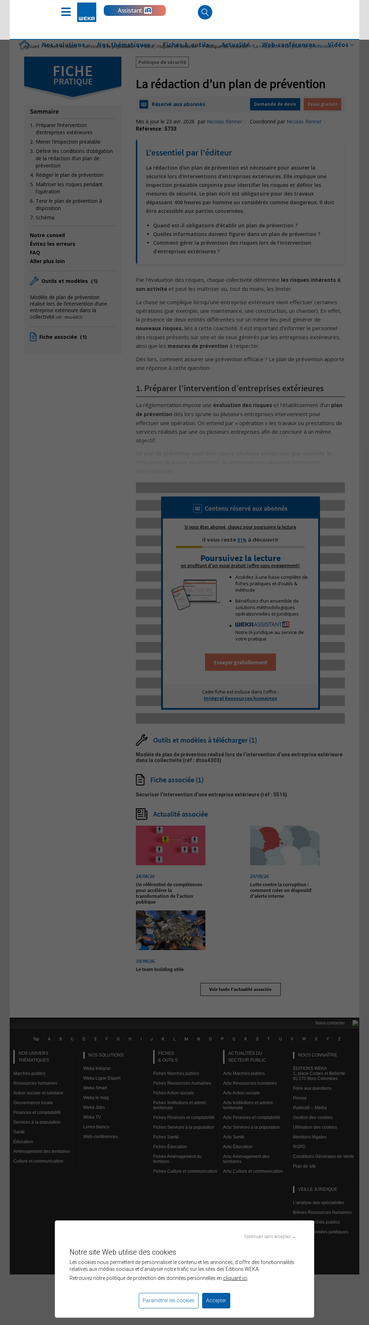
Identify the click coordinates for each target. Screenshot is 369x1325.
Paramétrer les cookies (169, 1300)
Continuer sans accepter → (270, 1236)
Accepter (216, 1300)
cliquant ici (235, 1278)
